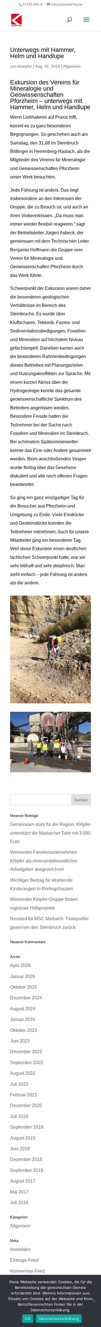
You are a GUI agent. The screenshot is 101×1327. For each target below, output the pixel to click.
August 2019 (22, 1138)
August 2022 (22, 1073)
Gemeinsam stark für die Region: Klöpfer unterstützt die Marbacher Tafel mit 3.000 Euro (50, 833)
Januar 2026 (22, 976)
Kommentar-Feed (27, 1271)
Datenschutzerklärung (59, 1318)
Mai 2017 (19, 1192)
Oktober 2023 (23, 1030)
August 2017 (22, 1181)
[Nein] (94, 1301)
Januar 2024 (22, 1019)
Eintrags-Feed (24, 1260)
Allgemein (72, 66)
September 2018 (26, 1170)
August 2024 (22, 1008)
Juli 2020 (19, 1116)
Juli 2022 (19, 1084)
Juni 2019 (20, 1148)
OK (27, 1318)
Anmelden (20, 1249)
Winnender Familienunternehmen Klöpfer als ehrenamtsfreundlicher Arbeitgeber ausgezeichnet (43, 861)
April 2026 (20, 965)
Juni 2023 (20, 1041)
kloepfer (25, 66)
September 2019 (26, 1127)
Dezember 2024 (26, 997)
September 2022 (26, 1062)
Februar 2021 (23, 1094)
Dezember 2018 (26, 1159)
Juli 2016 (19, 1202)
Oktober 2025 (23, 987)
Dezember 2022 (26, 1051)
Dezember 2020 (26, 1105)
